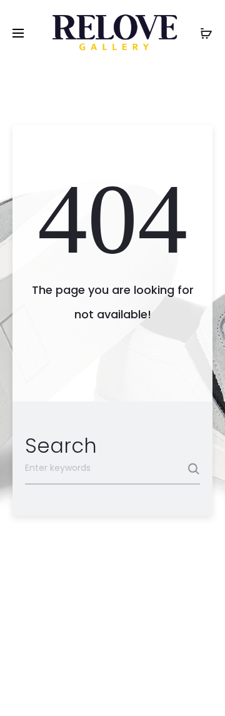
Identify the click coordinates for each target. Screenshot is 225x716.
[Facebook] (99, 688)
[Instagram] (126, 688)
